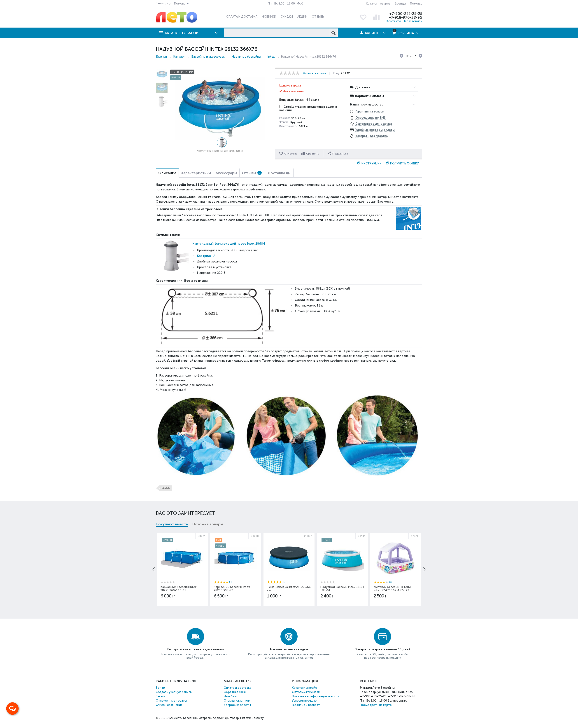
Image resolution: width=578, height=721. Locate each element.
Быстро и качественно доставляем (195, 649)
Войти (160, 687)
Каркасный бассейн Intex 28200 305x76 (232, 588)
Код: (336, 73)
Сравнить (312, 153)
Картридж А (206, 256)
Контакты (394, 21)
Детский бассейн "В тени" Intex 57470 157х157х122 (393, 588)
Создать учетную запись (174, 692)
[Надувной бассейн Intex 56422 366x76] (219, 107)
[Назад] (401, 56)
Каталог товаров (378, 3)
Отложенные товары (171, 700)
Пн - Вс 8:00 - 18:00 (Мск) (285, 3)
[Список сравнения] (376, 17)
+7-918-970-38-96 (405, 17)
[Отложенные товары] (363, 17)
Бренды (400, 3)
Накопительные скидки (289, 649)
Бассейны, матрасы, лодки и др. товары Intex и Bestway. (223, 718)
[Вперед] (420, 56)
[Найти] (333, 32)
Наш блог (230, 696)
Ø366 (165, 488)
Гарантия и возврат (306, 705)
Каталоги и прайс (304, 687)
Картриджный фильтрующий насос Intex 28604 (228, 244)
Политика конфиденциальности (316, 696)
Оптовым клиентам (306, 692)
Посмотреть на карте (376, 705)
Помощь (416, 3)
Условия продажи (304, 700)
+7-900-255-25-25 (405, 13)
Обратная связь (235, 692)
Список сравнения (169, 705)
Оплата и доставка (237, 687)
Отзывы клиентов (237, 700)
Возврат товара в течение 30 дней (382, 649)
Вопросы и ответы (237, 705)
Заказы (160, 696)
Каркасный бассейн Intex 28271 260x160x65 (178, 588)
